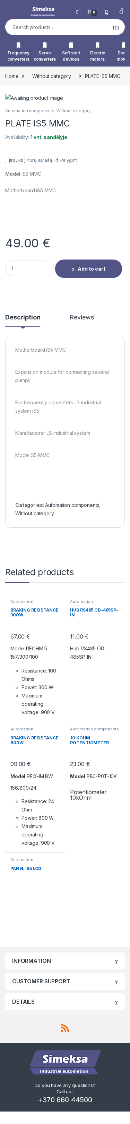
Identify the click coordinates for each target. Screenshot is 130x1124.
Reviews (82, 317)
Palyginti (69, 160)
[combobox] (56, 27)
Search (116, 27)
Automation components (29, 110)
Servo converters (45, 56)
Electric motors (97, 56)
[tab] (22, 320)
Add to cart (91, 269)
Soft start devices (71, 56)
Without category (51, 76)
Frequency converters (18, 56)
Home (11, 76)
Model (12, 174)
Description (22, 317)
